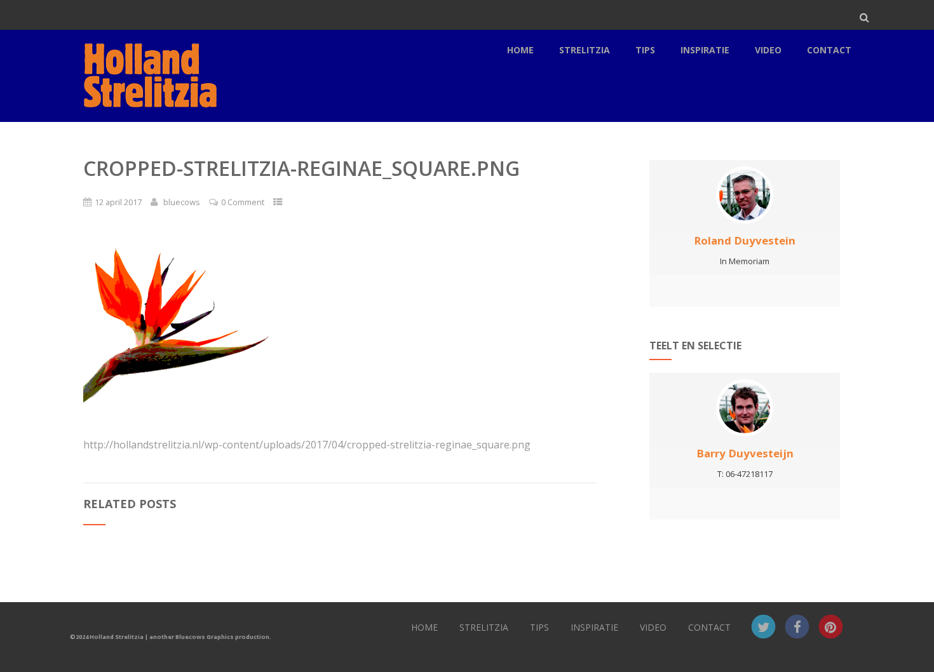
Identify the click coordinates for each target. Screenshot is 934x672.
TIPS (645, 50)
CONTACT (829, 50)
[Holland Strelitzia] (148, 115)
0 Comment (242, 202)
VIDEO (768, 50)
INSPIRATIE (704, 50)
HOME (520, 50)
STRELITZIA (584, 50)
